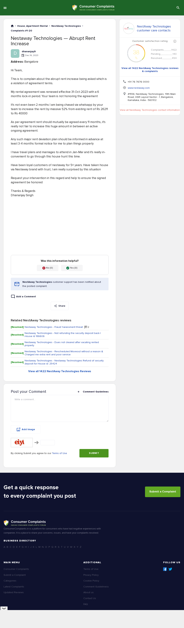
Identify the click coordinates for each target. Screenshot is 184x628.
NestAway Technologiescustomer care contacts (154, 28)
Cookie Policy (91, 580)
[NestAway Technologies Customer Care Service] (128, 28)
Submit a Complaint (162, 491)
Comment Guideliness (96, 586)
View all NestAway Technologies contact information (150, 109)
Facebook (165, 569)
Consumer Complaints (16, 569)
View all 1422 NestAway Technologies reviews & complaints (149, 70)
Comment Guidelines (96, 391)
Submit (94, 453)
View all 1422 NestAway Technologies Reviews (59, 371)
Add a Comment (26, 296)
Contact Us (89, 598)
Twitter (170, 569)
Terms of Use (59, 453)
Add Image (28, 429)
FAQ (85, 604)
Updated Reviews (14, 592)
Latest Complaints (14, 586)
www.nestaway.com (139, 87)
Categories (10, 580)
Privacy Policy (91, 574)
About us (88, 592)
